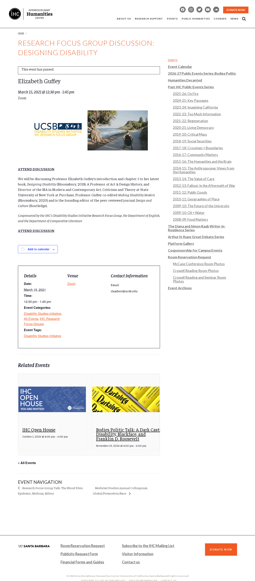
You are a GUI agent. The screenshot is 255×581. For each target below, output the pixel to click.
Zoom (71, 283)
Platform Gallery (181, 243)
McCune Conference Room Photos (199, 264)
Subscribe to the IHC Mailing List (148, 546)
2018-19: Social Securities (192, 141)
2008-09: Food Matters (190, 219)
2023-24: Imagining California (195, 107)
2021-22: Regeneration (190, 121)
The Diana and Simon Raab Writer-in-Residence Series (197, 228)
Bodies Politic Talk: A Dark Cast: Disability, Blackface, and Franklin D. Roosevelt (128, 434)
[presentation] (52, 399)
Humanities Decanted (185, 80)
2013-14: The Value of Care (193, 179)
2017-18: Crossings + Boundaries (198, 148)
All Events (31, 318)
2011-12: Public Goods (190, 192)
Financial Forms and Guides (82, 562)
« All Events (27, 462)
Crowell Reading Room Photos (196, 271)
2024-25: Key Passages (190, 100)
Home (21, 33)
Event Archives (180, 288)
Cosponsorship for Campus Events (195, 250)
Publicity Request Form (79, 554)
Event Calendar (180, 67)
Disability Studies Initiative (42, 313)
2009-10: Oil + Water (189, 213)
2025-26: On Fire (185, 94)
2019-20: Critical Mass (190, 134)
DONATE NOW (236, 10)
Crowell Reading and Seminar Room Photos (199, 279)
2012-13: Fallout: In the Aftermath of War (204, 186)
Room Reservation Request (189, 257)
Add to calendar (38, 249)
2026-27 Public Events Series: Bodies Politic (202, 73)
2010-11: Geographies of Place (196, 199)
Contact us (131, 562)
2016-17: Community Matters (195, 155)
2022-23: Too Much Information (197, 114)
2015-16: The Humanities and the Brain (202, 161)
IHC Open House (38, 429)
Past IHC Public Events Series (191, 87)
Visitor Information (137, 554)
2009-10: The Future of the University (201, 206)
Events (173, 60)
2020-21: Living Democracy (193, 128)
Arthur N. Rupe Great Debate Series (196, 237)
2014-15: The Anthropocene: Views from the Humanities (203, 170)
